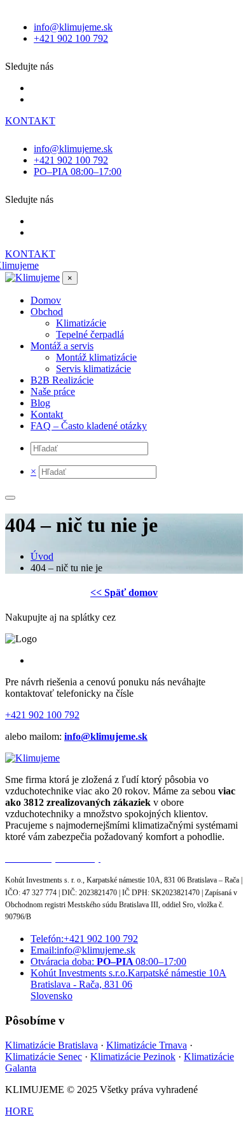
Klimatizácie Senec (43, 1056)
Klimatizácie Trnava (146, 1045)
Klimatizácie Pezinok (133, 1056)
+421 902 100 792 (42, 714)
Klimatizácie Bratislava (51, 1045)
